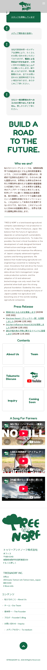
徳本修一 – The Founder (15, 611)
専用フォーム (27, 65)
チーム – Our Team (12, 605)
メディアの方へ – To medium (19, 629)
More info (9, 586)
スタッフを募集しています (23, 17)
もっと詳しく (10, 562)
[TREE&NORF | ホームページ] (27, 6)
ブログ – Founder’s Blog (15, 617)
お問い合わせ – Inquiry (14, 623)
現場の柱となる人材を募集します (20, 312)
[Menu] (43, 3)
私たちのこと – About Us (15, 599)
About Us (12, 354)
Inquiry (12, 400)
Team (34, 354)
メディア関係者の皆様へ (22, 33)
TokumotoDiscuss (12, 377)
